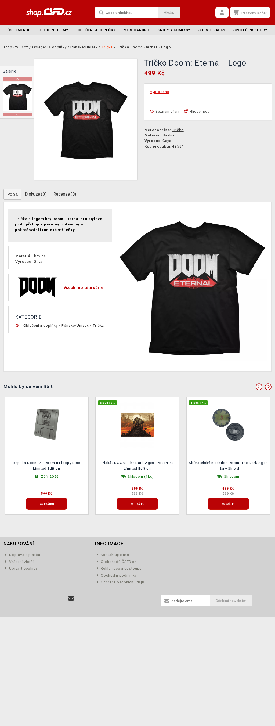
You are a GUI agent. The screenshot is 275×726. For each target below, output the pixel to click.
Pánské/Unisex (75, 325)
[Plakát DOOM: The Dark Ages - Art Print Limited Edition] (137, 424)
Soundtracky (212, 30)
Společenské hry (250, 30)
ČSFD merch (19, 30)
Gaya (166, 140)
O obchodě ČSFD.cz (118, 561)
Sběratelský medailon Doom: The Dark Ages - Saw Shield (228, 465)
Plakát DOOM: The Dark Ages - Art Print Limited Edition (137, 465)
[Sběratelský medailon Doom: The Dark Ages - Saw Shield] (228, 424)
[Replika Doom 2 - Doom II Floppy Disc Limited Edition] (47, 424)
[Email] (71, 598)
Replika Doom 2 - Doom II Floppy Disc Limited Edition (46, 465)
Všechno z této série (83, 287)
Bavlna (169, 135)
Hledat (169, 12)
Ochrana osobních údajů (122, 582)
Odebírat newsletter (231, 601)
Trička (98, 325)
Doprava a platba (24, 554)
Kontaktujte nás (115, 554)
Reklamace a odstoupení (123, 568)
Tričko (178, 130)
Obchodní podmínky (118, 575)
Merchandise (137, 30)
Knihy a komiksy (174, 30)
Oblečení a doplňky (95, 30)
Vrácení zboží (21, 561)
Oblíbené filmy (53, 30)
